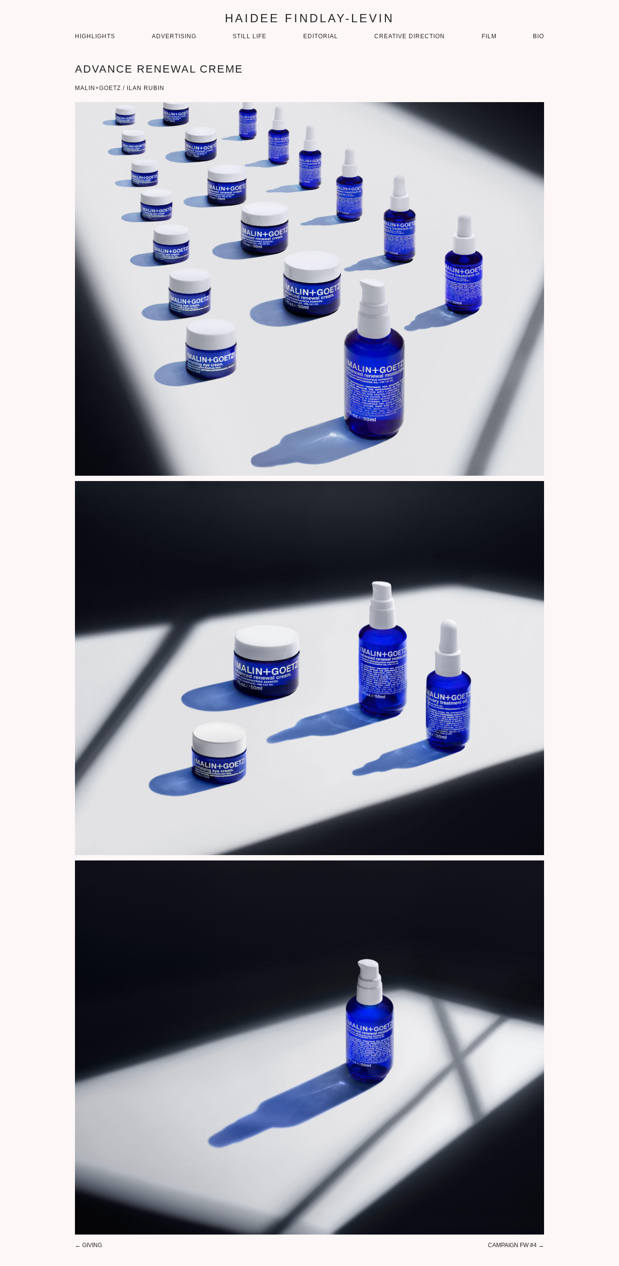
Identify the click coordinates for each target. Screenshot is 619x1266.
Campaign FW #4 (512, 1245)
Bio (538, 36)
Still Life (249, 36)
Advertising (174, 36)
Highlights (95, 36)
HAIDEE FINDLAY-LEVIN (309, 18)
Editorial (320, 36)
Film (489, 36)
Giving (92, 1245)
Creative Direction (409, 36)
